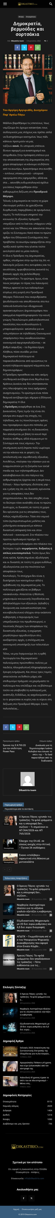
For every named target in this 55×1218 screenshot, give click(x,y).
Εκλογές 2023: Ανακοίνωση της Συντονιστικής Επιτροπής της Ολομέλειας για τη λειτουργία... (35, 1051)
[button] (5, 4)
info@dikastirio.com (34, 1178)
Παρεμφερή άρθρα (13, 805)
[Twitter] (24, 47)
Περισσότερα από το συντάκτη (19, 809)
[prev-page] (5, 869)
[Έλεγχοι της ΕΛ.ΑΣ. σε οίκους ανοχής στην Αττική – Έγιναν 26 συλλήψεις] (10, 844)
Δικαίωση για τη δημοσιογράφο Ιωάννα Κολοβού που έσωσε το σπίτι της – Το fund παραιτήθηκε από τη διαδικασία (40, 753)
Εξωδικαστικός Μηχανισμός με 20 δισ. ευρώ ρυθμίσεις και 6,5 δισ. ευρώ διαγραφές (34, 924)
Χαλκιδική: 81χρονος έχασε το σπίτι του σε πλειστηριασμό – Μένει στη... (34, 1080)
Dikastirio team (17, 41)
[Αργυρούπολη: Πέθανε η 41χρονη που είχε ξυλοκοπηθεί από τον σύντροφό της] (10, 1066)
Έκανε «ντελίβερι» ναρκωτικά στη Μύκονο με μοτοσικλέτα (34, 858)
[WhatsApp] (38, 47)
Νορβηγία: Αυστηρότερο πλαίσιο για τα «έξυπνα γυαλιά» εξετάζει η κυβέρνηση (34, 908)
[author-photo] (28, 786)
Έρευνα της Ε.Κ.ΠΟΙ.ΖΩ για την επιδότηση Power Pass (14, 748)
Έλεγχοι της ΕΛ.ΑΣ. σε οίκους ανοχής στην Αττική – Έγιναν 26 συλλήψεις (34, 844)
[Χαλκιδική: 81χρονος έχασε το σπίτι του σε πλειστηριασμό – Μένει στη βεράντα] (10, 1081)
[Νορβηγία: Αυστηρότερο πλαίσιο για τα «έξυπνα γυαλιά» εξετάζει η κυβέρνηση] (9, 909)
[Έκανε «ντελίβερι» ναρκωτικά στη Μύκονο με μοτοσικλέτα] (10, 858)
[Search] (51, 4)
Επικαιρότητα (30, 17)
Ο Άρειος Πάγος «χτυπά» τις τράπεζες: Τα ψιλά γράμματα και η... (35, 997)
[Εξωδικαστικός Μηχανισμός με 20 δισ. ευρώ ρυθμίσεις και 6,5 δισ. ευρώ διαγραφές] (9, 925)
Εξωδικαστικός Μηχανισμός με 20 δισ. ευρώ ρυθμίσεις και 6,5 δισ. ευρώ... (35, 1027)
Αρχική (16, 1209)
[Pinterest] (31, 47)
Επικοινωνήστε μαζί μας (32, 1209)
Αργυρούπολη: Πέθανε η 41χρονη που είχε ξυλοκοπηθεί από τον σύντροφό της (35, 1065)
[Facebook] (17, 47)
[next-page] (9, 869)
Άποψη (21, 17)
